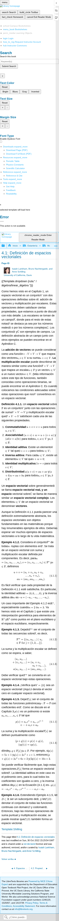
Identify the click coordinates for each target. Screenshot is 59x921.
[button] (11, 190)
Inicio (15, 245)
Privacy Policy (31, 903)
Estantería (32, 245)
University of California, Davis (18, 275)
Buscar (6, 917)
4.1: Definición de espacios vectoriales (36, 837)
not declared (29, 844)
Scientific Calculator (15, 168)
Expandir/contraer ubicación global (55, 245)
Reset (5, 87)
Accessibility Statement (24, 906)
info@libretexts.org (23, 909)
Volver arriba (8, 859)
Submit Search (9, 66)
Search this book (8, 56)
